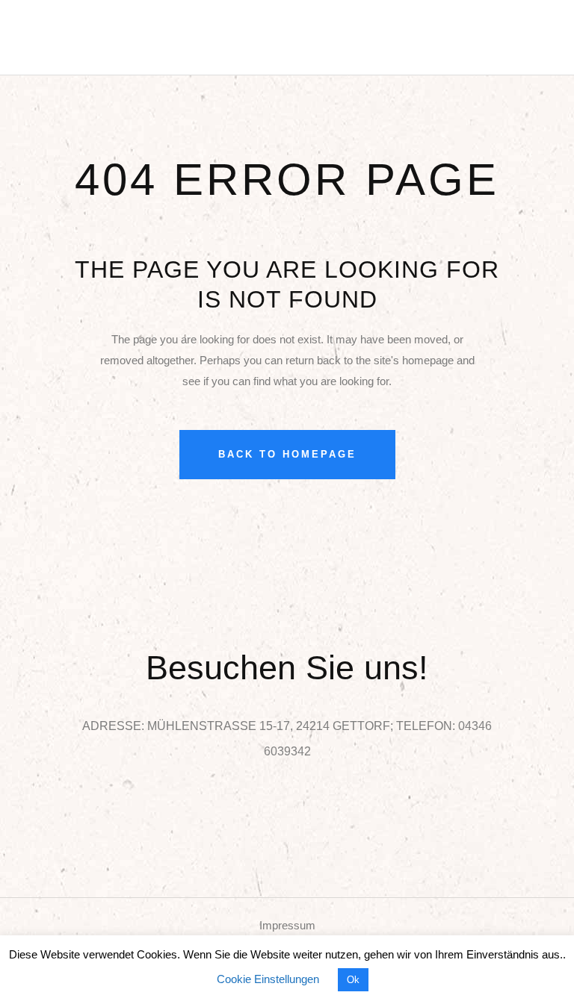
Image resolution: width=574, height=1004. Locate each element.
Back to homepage (287, 454)
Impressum (287, 925)
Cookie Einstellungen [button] (268, 979)
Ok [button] (353, 979)
